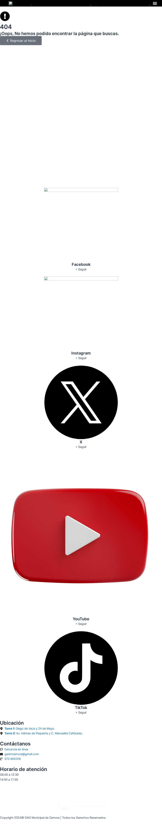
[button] (155, 3)
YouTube (81, 619)
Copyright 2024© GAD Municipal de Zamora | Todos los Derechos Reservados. (53, 817)
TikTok (81, 707)
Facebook (81, 264)
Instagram (81, 353)
